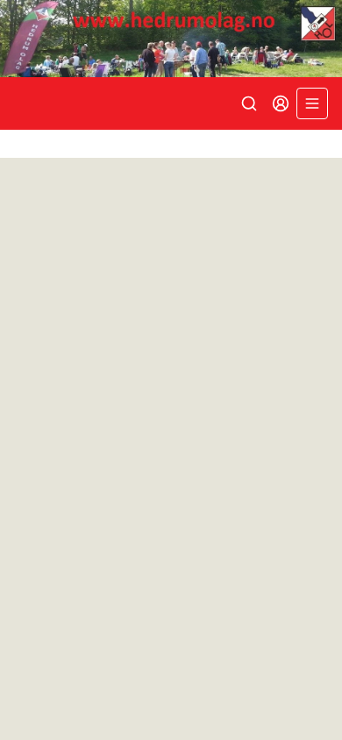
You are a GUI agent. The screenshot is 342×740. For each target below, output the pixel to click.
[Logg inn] (280, 103)
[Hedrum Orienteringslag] (171, 38)
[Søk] (249, 103)
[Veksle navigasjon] (312, 103)
